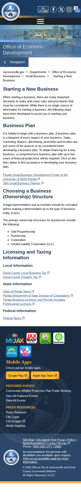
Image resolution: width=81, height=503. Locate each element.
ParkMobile (59, 338)
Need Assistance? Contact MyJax (46, 443)
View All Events (16, 400)
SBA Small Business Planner (23, 183)
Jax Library (12, 351)
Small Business (35, 76)
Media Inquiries (15, 425)
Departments (38, 72)
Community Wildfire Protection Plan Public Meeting (38, 390)
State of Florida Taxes (18, 291)
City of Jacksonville (11, 12)
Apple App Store (46, 374)
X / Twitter (61, 9)
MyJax (43, 9)
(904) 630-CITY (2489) (47, 446)
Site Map (28, 439)
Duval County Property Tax (22, 277)
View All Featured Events (22, 396)
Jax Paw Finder (25, 351)
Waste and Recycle (45, 338)
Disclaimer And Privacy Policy (56, 439)
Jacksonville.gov (13, 72)
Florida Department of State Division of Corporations (38, 295)
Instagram (69, 9)
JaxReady (32, 338)
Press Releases (16, 412)
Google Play (18, 374)
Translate (77, 9)
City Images (15, 421)
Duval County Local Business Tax (26, 273)
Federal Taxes (14, 318)
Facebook (53, 9)
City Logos (13, 416)
